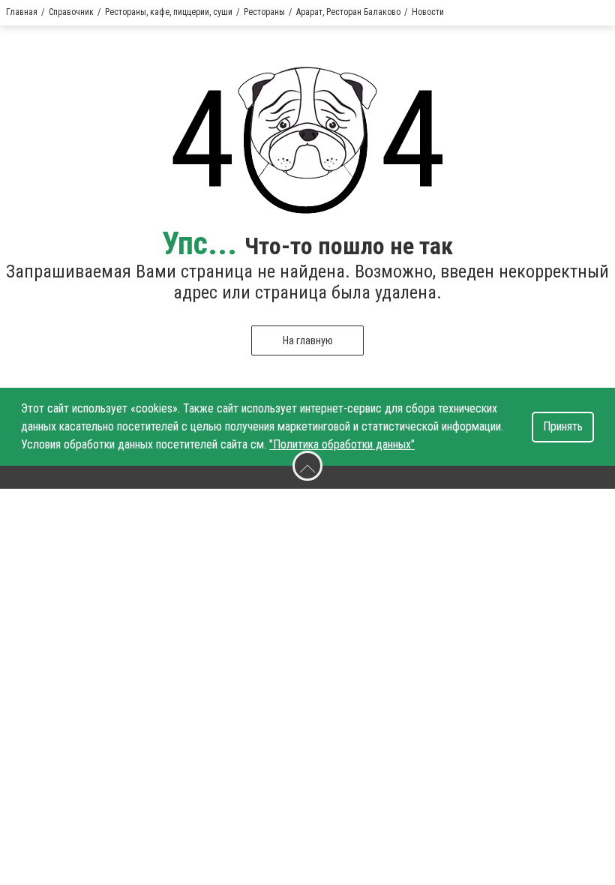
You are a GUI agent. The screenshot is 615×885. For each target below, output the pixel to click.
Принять (563, 426)
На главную (308, 340)
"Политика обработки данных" (342, 444)
